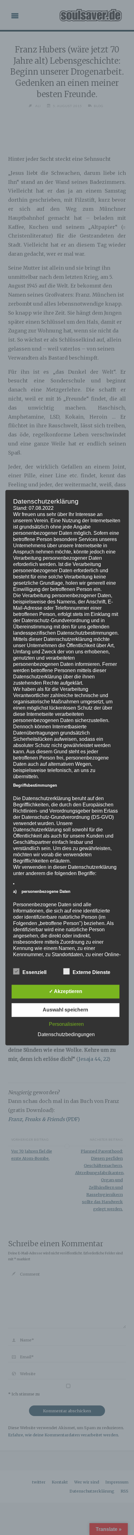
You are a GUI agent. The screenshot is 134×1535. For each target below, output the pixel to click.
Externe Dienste (91, 972)
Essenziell (34, 972)
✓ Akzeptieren (65, 991)
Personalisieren (66, 1024)
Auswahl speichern (65, 1009)
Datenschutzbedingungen (66, 1034)
